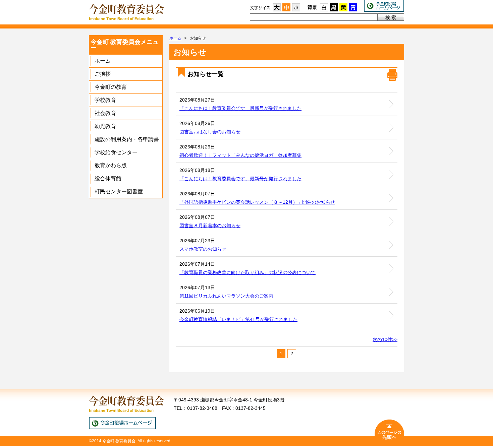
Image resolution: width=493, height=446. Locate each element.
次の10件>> (385, 339)
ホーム (175, 38)
